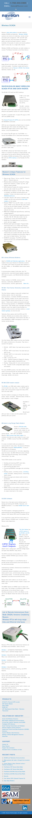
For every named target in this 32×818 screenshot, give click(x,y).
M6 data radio (22, 426)
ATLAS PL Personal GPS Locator (11, 702)
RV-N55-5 (4, 655)
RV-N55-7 (4, 660)
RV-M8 (5, 386)
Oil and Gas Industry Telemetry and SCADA (13, 722)
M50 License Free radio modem (15, 435)
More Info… (27, 283)
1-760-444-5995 (18, 2)
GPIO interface (13, 158)
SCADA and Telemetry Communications (14, 758)
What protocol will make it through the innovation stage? (16, 760)
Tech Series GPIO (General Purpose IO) (14, 778)
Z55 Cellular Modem (7, 704)
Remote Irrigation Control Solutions (11, 727)
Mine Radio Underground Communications (13, 720)
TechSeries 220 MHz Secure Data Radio (14, 774)
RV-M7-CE (5, 707)
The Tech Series (23, 529)
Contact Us (5, 744)
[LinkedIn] (16, 9)
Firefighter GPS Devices (8, 724)
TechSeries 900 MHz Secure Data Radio (14, 771)
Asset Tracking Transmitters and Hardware (13, 726)
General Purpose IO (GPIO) (11, 120)
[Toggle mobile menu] (29, 17)
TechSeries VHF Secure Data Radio (13, 767)
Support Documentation (8, 748)
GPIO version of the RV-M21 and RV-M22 (24, 532)
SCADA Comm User (24, 505)
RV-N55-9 (4, 667)
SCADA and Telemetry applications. (15, 261)
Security (6, 776)
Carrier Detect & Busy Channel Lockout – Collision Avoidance (14, 764)
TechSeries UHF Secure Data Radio (13, 769)
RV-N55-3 (4, 650)
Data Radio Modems (9, 780)
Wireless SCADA (23, 34)
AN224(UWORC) (18, 447)
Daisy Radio (5, 705)
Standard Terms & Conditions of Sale (12, 749)
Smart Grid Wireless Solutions (10, 719)
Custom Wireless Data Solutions (10, 733)
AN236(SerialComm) (9, 196)
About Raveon (6, 746)
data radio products (12, 32)
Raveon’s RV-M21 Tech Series (21, 68)
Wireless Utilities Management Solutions (13, 734)
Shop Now (5, 736)
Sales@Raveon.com (19, 6)
